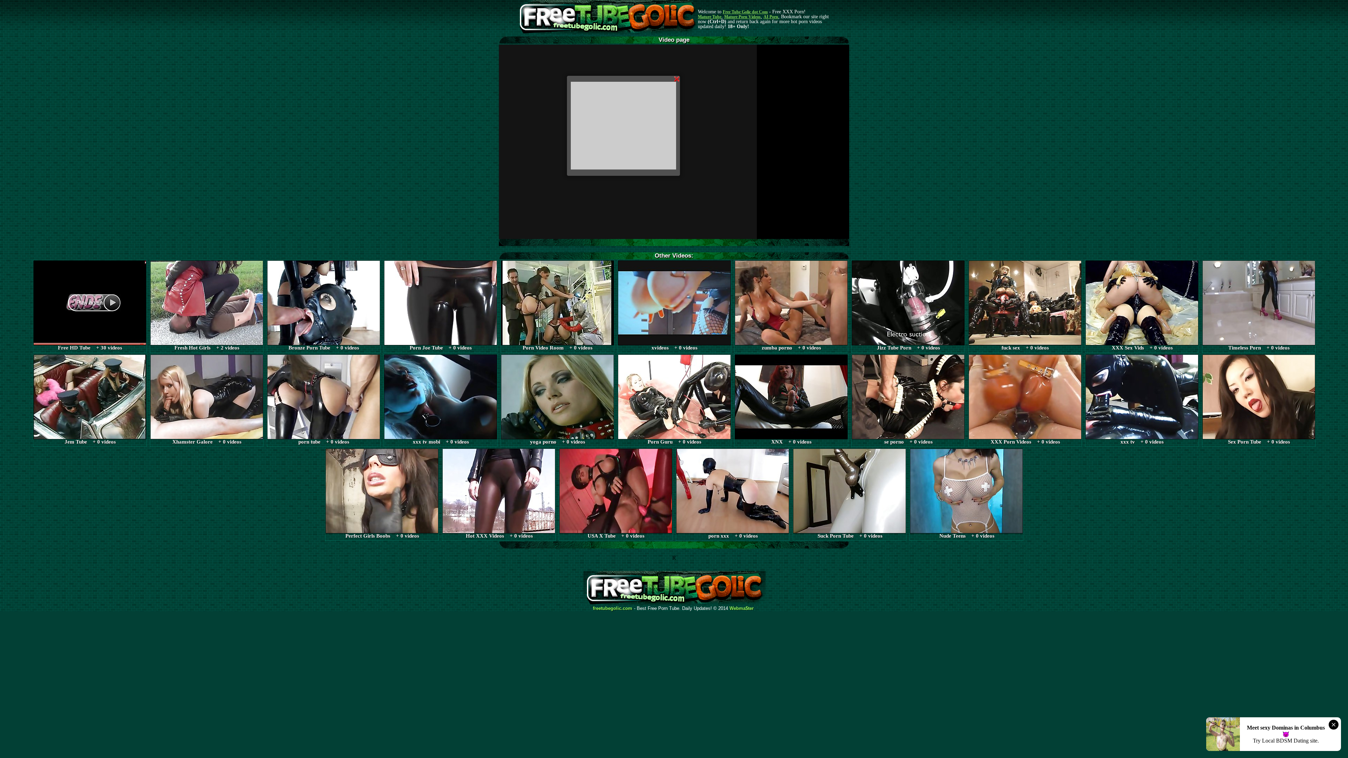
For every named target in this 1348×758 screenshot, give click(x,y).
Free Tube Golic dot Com (745, 11)
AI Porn (771, 16)
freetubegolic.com (612, 608)
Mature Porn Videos (742, 16)
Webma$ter (741, 608)
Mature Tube (709, 16)
